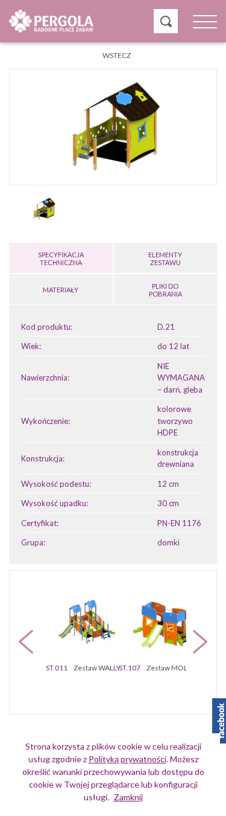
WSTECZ (116, 55)
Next (200, 642)
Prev (26, 642)
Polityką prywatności (127, 759)
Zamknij (128, 797)
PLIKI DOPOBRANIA (165, 290)
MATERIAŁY (60, 290)
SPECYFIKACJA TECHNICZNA (61, 258)
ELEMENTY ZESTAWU (165, 258)
